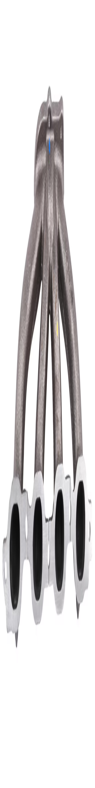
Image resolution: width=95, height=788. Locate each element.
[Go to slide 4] (5, 309)
